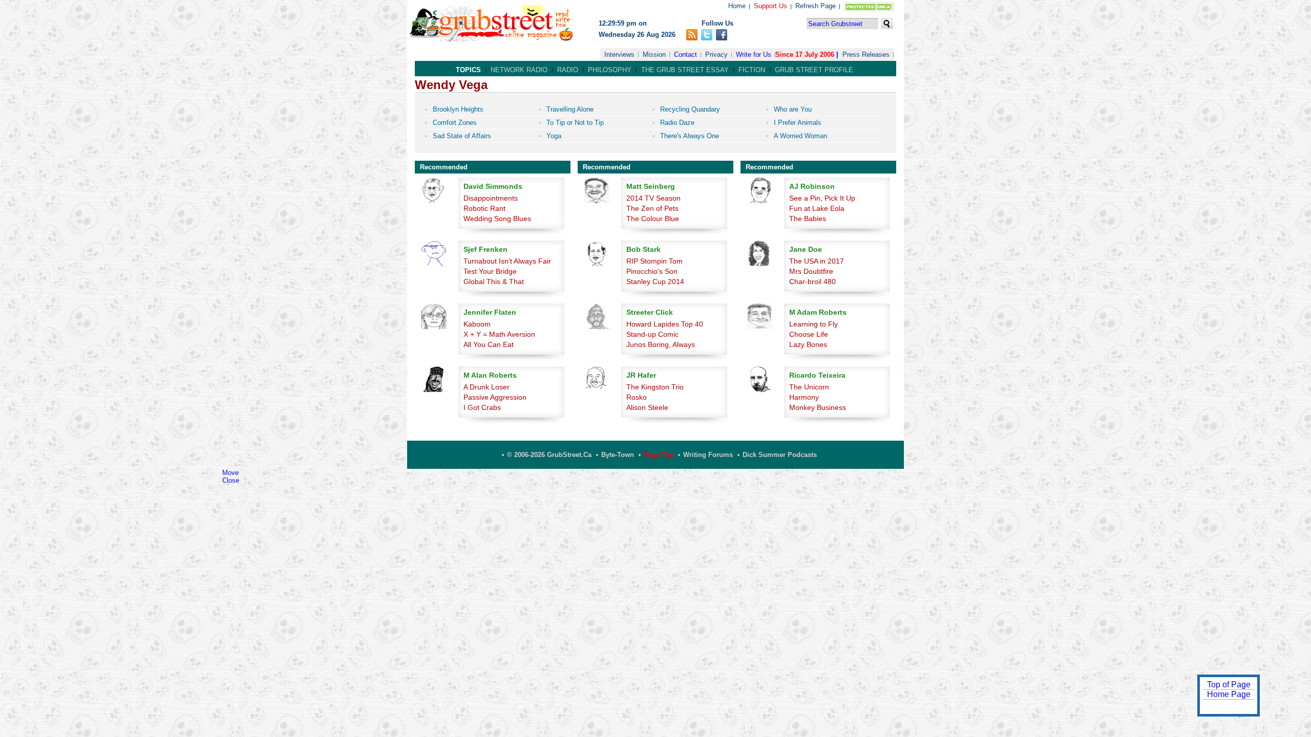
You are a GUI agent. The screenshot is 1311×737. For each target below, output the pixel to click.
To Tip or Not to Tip (575, 122)
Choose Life (808, 334)
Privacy (716, 54)
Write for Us (753, 54)
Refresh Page (815, 6)
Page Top (658, 455)
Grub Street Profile (814, 70)
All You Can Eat (488, 344)
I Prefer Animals (797, 122)
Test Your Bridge (490, 271)
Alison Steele (647, 407)
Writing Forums (708, 455)
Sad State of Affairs (462, 136)
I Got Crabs (482, 407)
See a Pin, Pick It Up (822, 198)
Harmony (804, 397)
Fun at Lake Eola (816, 208)
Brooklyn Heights (458, 109)
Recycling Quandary (690, 109)
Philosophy (609, 70)
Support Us (770, 6)
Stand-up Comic (652, 334)
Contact (685, 54)
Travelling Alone (570, 109)
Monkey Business (817, 407)
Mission (654, 54)
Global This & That (493, 281)
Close (230, 480)
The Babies (807, 218)
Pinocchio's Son (652, 271)
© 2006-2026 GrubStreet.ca (549, 455)
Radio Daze (677, 122)
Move (230, 472)
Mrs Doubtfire (811, 271)
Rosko (636, 397)
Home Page (1229, 694)
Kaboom (477, 324)
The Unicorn (809, 387)
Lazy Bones (808, 344)
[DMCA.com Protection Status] (867, 9)
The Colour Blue (652, 218)
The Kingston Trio (655, 387)
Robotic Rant (484, 208)
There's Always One (689, 136)
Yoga (553, 136)
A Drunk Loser (486, 387)
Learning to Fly (813, 324)
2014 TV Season (653, 198)
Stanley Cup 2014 (655, 281)
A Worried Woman (800, 136)
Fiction (751, 70)
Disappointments (490, 198)
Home (737, 6)
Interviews (619, 54)
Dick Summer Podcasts (780, 455)
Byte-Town (617, 455)
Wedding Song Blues (497, 218)
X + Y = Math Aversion (499, 334)
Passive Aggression (494, 397)
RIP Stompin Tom (654, 261)
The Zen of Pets (652, 208)
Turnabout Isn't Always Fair (507, 261)
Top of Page (1229, 684)
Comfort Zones (455, 122)
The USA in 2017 (816, 261)
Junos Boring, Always (660, 344)
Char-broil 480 (812, 281)
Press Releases (866, 54)
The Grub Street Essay (685, 70)
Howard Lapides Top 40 (664, 324)
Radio (567, 70)
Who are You (793, 109)
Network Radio (519, 70)
